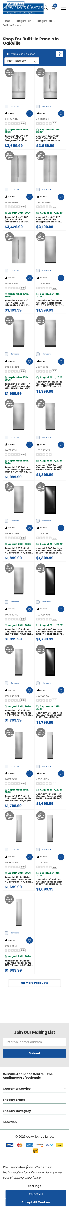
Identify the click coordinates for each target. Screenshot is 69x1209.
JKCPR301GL (11, 614)
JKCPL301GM (43, 450)
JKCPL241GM (43, 614)
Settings (34, 1186)
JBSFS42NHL (11, 283)
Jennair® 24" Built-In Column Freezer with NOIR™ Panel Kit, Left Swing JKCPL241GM (49, 631)
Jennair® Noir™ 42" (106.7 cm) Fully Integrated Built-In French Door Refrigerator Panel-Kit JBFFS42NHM (19, 138)
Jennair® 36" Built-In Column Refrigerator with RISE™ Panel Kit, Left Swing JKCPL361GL (50, 384)
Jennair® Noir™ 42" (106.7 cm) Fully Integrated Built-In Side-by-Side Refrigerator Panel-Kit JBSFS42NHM (50, 219)
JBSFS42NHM (43, 202)
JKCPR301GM (12, 533)
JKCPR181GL (11, 945)
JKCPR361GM (12, 367)
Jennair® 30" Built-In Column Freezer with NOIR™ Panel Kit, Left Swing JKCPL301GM (49, 467)
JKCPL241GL (42, 695)
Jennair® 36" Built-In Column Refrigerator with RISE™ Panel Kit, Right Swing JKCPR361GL (18, 469)
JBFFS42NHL (42, 119)
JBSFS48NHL (11, 202)
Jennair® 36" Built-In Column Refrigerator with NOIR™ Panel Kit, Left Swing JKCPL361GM (49, 303)
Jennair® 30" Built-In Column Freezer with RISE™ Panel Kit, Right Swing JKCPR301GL (18, 631)
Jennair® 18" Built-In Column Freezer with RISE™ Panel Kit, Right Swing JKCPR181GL (18, 963)
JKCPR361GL (11, 450)
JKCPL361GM (43, 283)
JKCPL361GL (42, 367)
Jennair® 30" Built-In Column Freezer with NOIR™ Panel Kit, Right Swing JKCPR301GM (18, 550)
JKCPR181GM (11, 862)
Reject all (36, 1194)
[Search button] (46, 7)
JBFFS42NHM (12, 119)
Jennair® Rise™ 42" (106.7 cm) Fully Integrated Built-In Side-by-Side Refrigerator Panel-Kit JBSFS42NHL (19, 303)
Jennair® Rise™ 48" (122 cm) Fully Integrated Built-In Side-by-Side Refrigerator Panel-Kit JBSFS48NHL (19, 219)
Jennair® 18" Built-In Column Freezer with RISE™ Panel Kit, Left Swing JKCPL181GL (49, 881)
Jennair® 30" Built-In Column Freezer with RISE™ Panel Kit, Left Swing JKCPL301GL (49, 550)
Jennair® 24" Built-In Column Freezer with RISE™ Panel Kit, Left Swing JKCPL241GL (49, 715)
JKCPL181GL (42, 862)
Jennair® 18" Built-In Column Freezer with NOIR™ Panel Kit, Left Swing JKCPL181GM (49, 796)
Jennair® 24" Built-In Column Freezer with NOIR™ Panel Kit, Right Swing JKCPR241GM (18, 713)
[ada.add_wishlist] (29, 113)
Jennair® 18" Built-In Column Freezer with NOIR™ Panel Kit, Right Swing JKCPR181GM (18, 879)
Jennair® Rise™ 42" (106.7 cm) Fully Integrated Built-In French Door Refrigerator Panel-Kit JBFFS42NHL (50, 138)
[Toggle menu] (63, 8)
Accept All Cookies (35, 1202)
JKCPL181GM (42, 779)
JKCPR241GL (11, 779)
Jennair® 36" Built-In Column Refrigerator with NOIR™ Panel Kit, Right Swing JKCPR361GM (18, 386)
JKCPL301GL (42, 533)
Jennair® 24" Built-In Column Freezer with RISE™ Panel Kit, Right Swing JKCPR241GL (18, 798)
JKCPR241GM (12, 695)
